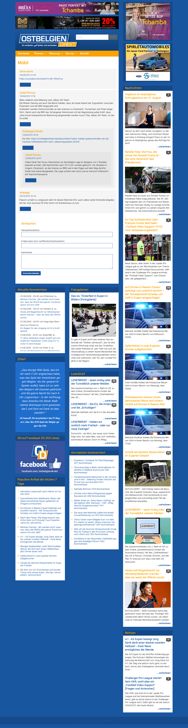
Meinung (54, 53)
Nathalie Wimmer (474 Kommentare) (92, 489)
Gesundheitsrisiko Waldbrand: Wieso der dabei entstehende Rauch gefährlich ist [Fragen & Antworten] (40, 501)
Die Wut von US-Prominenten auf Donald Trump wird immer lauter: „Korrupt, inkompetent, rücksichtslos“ (40, 572)
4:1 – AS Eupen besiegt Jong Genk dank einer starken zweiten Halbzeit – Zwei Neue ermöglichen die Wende (41, 539)
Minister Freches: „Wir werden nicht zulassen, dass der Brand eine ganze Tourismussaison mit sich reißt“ (40, 302)
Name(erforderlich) (30, 230)
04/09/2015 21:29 (28, 75)
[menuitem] (23, 54)
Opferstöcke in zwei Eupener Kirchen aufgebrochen (38, 557)
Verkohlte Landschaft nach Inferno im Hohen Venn (41, 492)
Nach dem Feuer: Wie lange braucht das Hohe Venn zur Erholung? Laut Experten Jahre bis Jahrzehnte (40, 520)
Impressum (81, 720)
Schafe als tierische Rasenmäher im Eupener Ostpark (41, 564)
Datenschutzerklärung (102, 720)
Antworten (25, 84)
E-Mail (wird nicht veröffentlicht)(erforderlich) (42, 241)
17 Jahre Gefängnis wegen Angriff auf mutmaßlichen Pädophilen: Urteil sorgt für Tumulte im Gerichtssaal (40, 341)
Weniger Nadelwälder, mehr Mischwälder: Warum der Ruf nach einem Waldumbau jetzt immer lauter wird (40, 549)
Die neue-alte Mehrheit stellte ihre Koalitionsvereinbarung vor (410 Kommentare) (94, 513)
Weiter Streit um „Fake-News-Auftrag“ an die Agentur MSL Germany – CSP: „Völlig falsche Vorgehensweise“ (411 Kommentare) (94, 504)
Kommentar (26, 252)
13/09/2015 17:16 (27, 96)
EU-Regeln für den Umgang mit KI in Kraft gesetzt (40, 329)
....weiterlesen (110, 364)
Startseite (23, 53)
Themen (38, 53)
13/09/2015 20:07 (33, 158)
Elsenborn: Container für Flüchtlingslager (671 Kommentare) (94, 461)
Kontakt (84, 53)
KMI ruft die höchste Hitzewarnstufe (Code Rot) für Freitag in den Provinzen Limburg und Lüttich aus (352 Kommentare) (95, 531)
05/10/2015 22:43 (28, 196)
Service (70, 53)
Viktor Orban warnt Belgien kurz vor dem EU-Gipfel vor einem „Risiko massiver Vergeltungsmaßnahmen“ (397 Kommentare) (94, 522)
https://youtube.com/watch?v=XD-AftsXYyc (41, 78)
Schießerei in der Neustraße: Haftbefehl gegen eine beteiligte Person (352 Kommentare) (95, 541)
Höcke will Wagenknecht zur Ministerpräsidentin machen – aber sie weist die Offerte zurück (40, 315)
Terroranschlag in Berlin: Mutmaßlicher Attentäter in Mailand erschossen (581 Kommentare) (94, 470)
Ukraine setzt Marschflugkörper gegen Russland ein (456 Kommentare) (93, 494)
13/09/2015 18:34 (30, 135)
